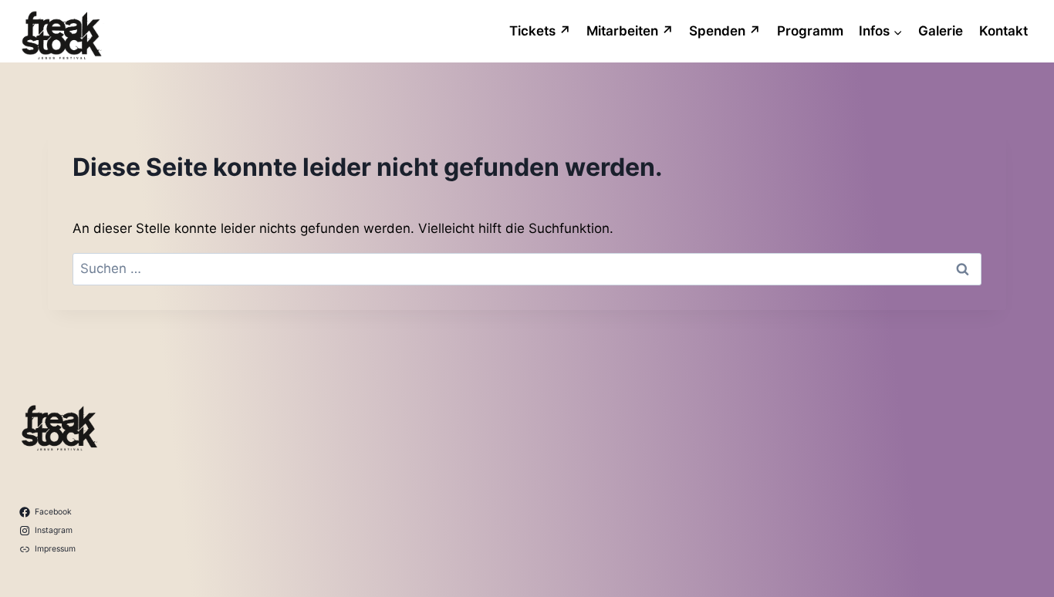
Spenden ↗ (725, 31)
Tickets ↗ (540, 31)
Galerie (940, 31)
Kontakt (1003, 31)
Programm (810, 31)
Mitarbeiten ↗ (630, 31)
